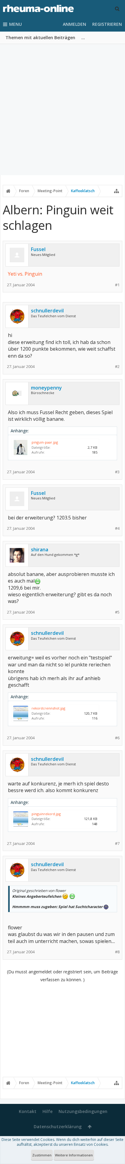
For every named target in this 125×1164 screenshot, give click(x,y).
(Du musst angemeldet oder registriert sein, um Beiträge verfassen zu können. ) (62, 975)
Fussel (38, 249)
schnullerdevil (47, 311)
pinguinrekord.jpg (46, 814)
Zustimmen (42, 1155)
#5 (117, 612)
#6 (117, 737)
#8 (117, 952)
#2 (117, 366)
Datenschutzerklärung (58, 1126)
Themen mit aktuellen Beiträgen (40, 37)
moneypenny (46, 388)
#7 (117, 843)
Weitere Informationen (74, 1155)
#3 (117, 472)
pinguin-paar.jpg (45, 442)
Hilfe (47, 1111)
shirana (39, 549)
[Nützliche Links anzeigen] (116, 191)
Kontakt (27, 1111)
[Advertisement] (62, 109)
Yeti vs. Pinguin (25, 274)
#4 (117, 528)
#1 (117, 285)
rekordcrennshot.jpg (48, 708)
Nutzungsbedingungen (83, 1111)
